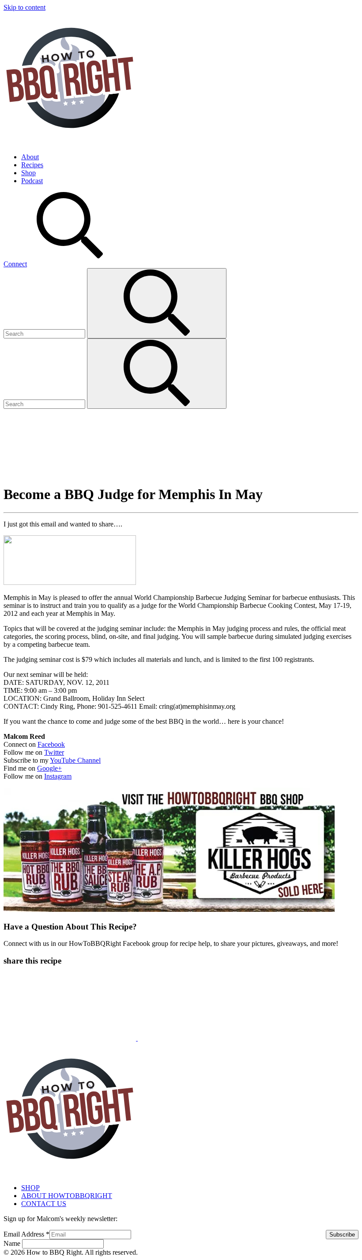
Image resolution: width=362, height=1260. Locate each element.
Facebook (51, 744)
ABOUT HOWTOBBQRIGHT (66, 1195)
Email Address (26, 1234)
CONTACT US (43, 1203)
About (30, 157)
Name (13, 1243)
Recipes (32, 165)
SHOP (30, 1187)
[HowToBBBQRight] (70, 142)
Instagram (58, 776)
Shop (28, 173)
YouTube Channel (75, 760)
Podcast (32, 180)
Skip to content (24, 7)
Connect (15, 264)
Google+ (49, 768)
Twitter (54, 752)
